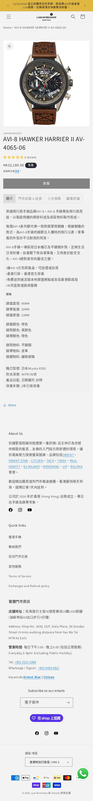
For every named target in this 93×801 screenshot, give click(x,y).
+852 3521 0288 (25, 662)
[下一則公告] (85, 5)
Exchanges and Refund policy (29, 586)
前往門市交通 (18, 556)
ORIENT (68, 455)
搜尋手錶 (15, 537)
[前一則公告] (8, 5)
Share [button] (12, 405)
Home (7, 27)
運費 (17, 171)
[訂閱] (68, 702)
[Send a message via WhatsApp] (83, 774)
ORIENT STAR (18, 461)
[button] (8, 16)
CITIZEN (37, 461)
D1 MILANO (32, 466)
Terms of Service (20, 576)
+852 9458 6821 (48, 668)
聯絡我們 (15, 547)
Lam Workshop (39, 793)
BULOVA (77, 466)
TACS (50, 461)
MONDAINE (51, 466)
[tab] (9, 198)
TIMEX (61, 461)
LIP (65, 466)
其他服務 (15, 566)
